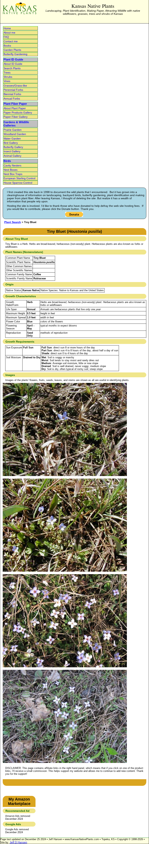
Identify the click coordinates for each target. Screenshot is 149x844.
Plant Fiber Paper (15, 103)
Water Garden (12, 138)
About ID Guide (12, 63)
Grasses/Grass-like (15, 85)
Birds (7, 161)
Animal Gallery (12, 155)
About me (9, 32)
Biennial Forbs (12, 94)
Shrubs (7, 76)
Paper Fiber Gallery (15, 116)
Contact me (10, 41)
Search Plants (12, 68)
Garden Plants (12, 49)
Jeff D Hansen (18, 842)
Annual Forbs (11, 98)
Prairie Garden (12, 129)
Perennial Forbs (13, 89)
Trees (6, 72)
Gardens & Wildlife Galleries (16, 123)
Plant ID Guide (13, 59)
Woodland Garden (14, 134)
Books (7, 45)
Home (7, 28)
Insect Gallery (11, 151)
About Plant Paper (14, 108)
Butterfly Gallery (13, 147)
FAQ (6, 36)
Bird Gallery (10, 142)
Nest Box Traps (12, 174)
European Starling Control (19, 178)
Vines (6, 81)
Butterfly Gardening (15, 54)
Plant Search (12, 222)
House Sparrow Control (17, 182)
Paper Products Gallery (17, 112)
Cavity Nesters (12, 165)
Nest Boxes (10, 169)
